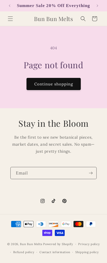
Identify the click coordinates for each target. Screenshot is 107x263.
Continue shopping (53, 84)
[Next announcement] (97, 5)
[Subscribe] (90, 173)
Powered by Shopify (58, 244)
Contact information (54, 252)
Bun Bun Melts (31, 244)
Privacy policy (89, 244)
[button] (10, 18)
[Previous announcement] (9, 5)
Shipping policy (87, 252)
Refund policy (23, 252)
